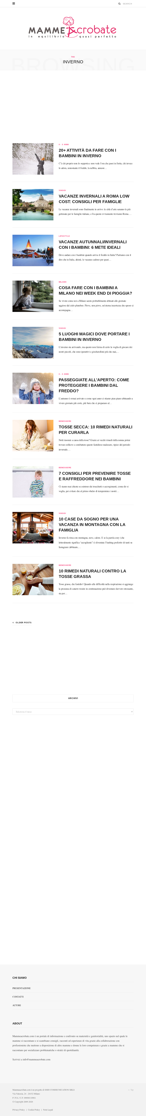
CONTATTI (18, 996)
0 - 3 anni (64, 144)
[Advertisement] (73, 107)
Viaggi (62, 190)
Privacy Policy (18, 1109)
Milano (63, 282)
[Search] (119, 3)
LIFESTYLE (64, 236)
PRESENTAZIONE (21, 988)
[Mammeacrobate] (73, 28)
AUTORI (16, 1005)
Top (132, 1089)
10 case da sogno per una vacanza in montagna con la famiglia (92, 524)
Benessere (65, 421)
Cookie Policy (34, 1109)
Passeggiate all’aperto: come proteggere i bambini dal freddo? (94, 385)
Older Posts (24, 622)
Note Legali (48, 1109)
